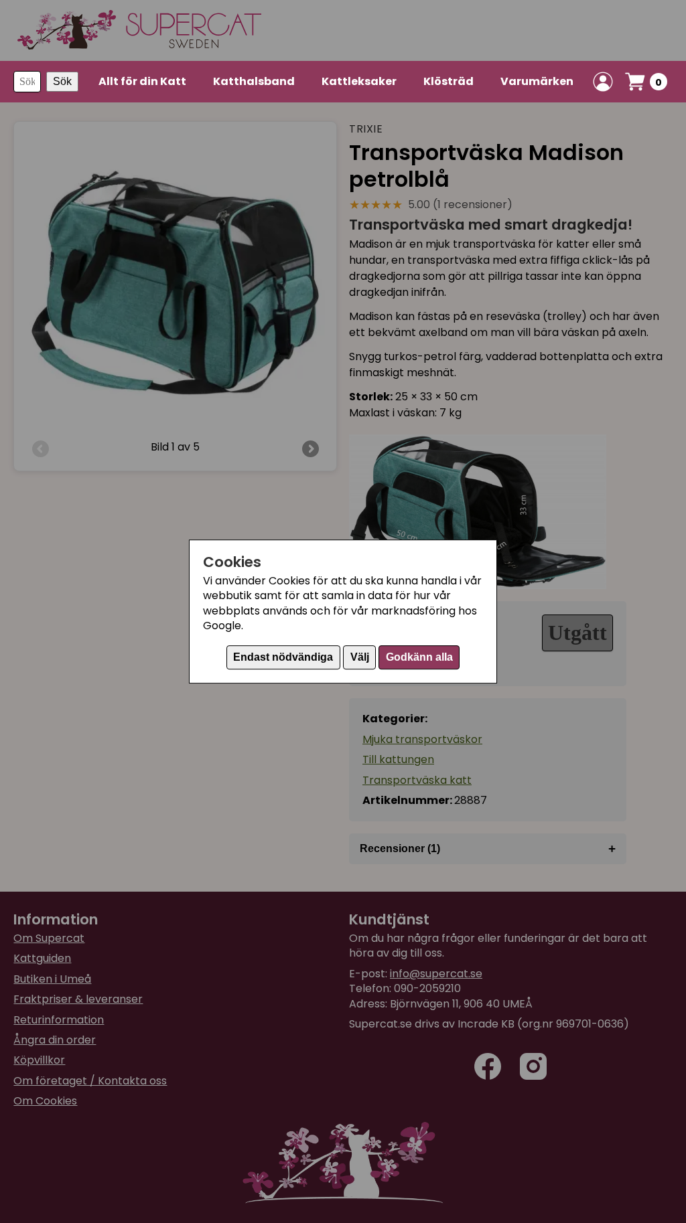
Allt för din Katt (142, 81)
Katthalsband (254, 81)
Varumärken (536, 81)
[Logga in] (603, 81)
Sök (62, 81)
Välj (359, 657)
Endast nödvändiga (283, 657)
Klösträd (448, 81)
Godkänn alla (419, 657)
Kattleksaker (359, 81)
